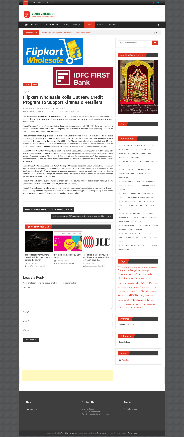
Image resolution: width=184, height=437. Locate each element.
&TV (119, 267)
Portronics (137, 304)
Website (26, 330)
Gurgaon (145, 291)
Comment (27, 287)
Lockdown (149, 295)
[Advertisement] (67, 375)
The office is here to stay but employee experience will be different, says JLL (96, 257)
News (88, 24)
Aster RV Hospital (140, 267)
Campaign (145, 271)
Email (26, 321)
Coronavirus (123, 284)
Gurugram (153, 291)
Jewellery (141, 296)
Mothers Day (122, 301)
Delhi (142, 287)
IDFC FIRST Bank (62, 111)
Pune (144, 304)
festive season (131, 291)
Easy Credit (39, 111)
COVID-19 (144, 283)
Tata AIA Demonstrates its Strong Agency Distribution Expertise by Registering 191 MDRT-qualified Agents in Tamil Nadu (137, 217)
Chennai (123, 274)
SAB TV (149, 304)
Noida (152, 301)
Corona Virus (132, 284)
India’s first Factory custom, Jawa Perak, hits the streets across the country (37, 257)
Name (26, 312)
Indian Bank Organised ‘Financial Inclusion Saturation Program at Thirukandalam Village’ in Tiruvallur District (138, 185)
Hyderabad (124, 295)
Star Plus (121, 307)
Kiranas (71, 111)
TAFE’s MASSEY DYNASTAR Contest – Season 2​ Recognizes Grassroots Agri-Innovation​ (135, 173)
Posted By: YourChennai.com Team (37, 109)
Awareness (153, 267)
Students (129, 307)
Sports (100, 24)
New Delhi (143, 300)
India (134, 295)
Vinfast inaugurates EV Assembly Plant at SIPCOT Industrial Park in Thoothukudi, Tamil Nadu (136, 205)
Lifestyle (76, 24)
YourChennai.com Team (35, 266)
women (143, 307)
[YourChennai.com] (26, 25)
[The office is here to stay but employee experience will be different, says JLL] (97, 242)
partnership (130, 304)
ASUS (148, 267)
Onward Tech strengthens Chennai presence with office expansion (67, 33)
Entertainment (52, 24)
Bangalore (123, 270)
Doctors (124, 291)
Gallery (66, 24)
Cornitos (147, 279)
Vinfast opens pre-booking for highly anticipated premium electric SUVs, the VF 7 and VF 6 (138, 237)
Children (131, 274)
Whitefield (137, 307)
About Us (125, 360)
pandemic (122, 304)
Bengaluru (135, 270)
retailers (76, 111)
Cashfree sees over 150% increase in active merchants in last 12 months (81, 216)
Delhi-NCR (149, 288)
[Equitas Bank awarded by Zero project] (67, 242)
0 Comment (59, 109)
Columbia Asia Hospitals (136, 279)
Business (27, 84)
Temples (112, 24)
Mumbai (131, 300)
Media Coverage (130, 409)
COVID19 (131, 288)
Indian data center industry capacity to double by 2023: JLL (49, 209)
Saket (154, 304)
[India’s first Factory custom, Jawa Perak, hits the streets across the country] (38, 242)
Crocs (137, 288)
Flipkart (138, 291)
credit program (30, 111)
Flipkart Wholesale (50, 111)
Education (35, 24)
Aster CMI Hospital (127, 267)
